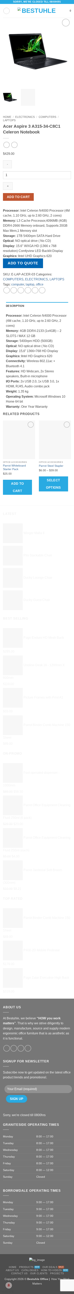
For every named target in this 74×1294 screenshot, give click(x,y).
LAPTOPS (9, 120)
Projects (57, 1273)
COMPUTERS (47, 117)
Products (26, 1267)
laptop (30, 284)
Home (7, 117)
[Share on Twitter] (21, 290)
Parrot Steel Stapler (51, 465)
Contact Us (19, 1273)
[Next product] (6, 145)
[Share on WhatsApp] (6, 290)
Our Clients (39, 1273)
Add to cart (18, 197)
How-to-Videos (51, 1270)
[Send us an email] (21, 1048)
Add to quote (23, 263)
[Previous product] (14, 145)
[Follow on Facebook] (6, 1048)
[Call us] (28, 1048)
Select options (53, 484)
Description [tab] (15, 305)
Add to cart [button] (17, 487)
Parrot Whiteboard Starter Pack (14, 467)
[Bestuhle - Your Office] (37, 11)
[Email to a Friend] (28, 290)
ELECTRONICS (25, 117)
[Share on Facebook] (13, 290)
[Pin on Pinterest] (35, 290)
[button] (6, 11)
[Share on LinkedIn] (42, 290)
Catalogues (30, 1270)
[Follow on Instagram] (13, 1048)
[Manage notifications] (9, 1285)
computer (17, 284)
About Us (12, 1270)
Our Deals (49, 1267)
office (39, 284)
